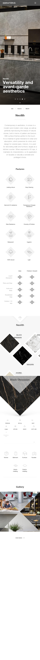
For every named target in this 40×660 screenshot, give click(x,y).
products (19, 108)
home (12, 108)
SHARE (24, 429)
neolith (27, 108)
